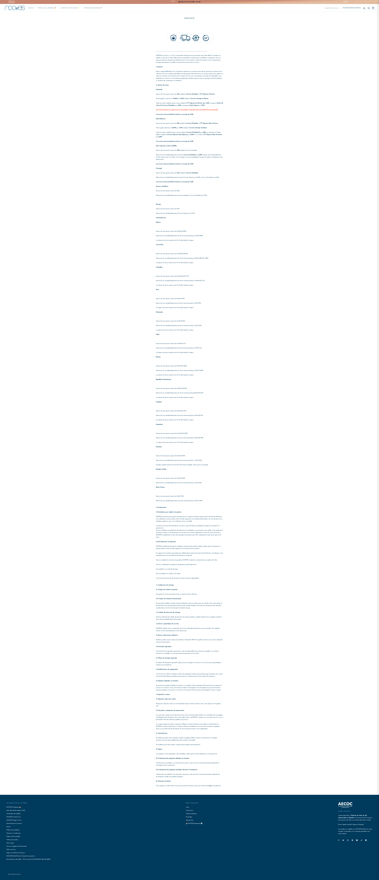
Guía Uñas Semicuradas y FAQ (15, 810)
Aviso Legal (10, 843)
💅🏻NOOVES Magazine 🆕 (194, 823)
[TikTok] (361, 840)
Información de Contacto (14, 823)
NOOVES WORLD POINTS (352, 8)
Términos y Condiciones (13, 833)
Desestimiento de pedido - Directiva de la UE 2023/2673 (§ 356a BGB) (28, 859)
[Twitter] (343, 840)
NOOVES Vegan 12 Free (14, 820)
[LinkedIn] (366, 840)
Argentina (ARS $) (331, 8)
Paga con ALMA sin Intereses (15, 853)
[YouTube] (357, 840)
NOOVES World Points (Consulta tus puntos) (20, 856)
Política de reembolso (13, 830)
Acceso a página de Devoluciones (16, 846)
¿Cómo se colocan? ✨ (70, 8)
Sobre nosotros (11, 849)
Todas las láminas (191, 813)
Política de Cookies (12, 840)
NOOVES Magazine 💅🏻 (93, 8)
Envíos (8, 826)
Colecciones (189, 810)
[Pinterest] (352, 840)
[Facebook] (338, 840)
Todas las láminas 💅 (47, 8)
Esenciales (189, 817)
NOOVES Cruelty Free (13, 817)
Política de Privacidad (13, 836)
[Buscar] (369, 8)
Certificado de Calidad (13, 813)
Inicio (30, 8)
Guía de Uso (189, 820)
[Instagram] (348, 840)
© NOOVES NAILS (14, 874)
